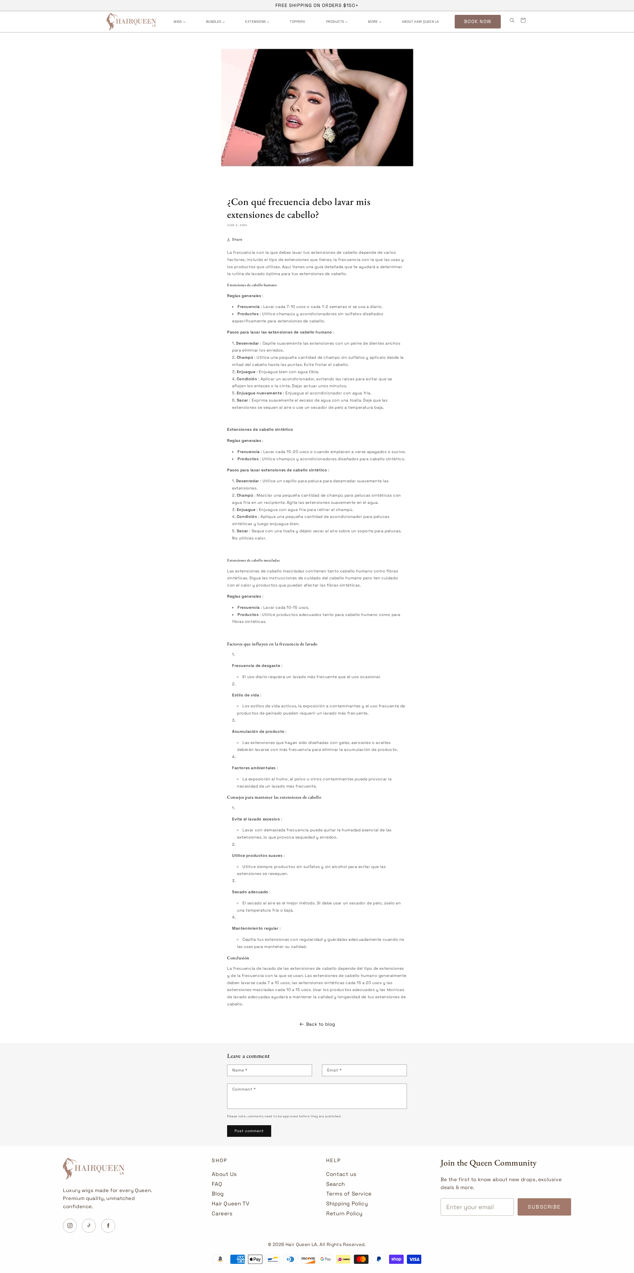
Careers (222, 1213)
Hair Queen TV (230, 1203)
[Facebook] (108, 1226)
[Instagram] (70, 1226)
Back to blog (320, 1024)
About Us (224, 1174)
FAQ (217, 1184)
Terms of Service (349, 1193)
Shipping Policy (347, 1203)
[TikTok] (89, 1226)
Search (335, 1184)
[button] (179, 22)
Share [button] (237, 239)
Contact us (341, 1174)
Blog (218, 1193)
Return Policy (344, 1213)
